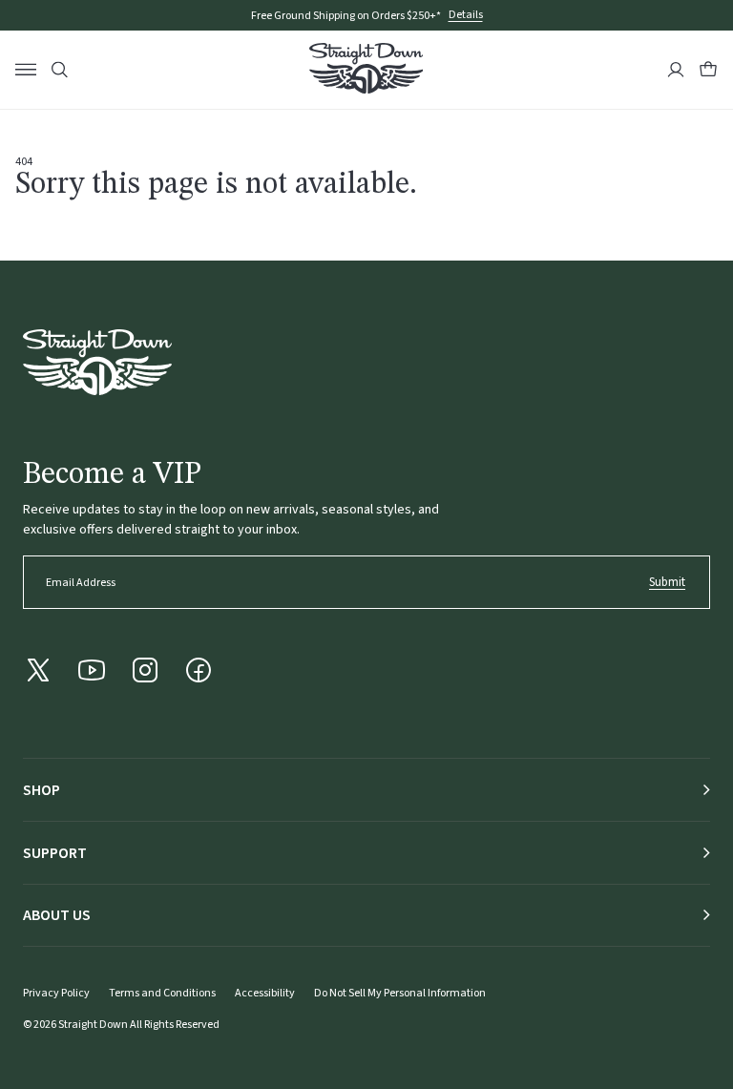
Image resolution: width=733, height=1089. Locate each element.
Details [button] (466, 16)
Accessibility (265, 993)
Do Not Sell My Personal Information (400, 993)
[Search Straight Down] (60, 70)
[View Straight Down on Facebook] (198, 670)
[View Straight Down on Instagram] (145, 670)
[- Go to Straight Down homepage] (97, 362)
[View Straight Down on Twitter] (38, 670)
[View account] (675, 69)
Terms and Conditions (162, 993)
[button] (708, 69)
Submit (667, 582)
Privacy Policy (56, 993)
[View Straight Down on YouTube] (91, 670)
